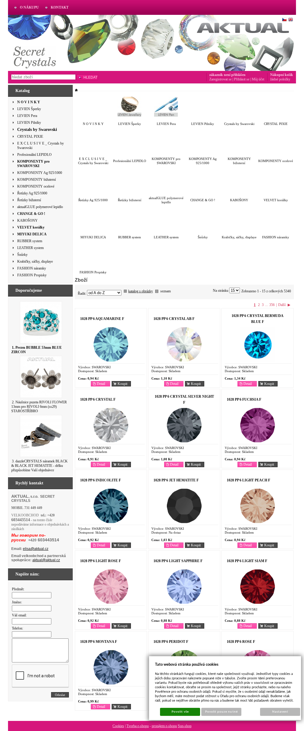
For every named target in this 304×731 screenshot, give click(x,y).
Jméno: (17, 602)
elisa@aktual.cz (35, 549)
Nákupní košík (281, 75)
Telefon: (17, 628)
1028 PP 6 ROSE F (241, 642)
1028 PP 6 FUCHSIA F (244, 399)
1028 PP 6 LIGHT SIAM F (247, 561)
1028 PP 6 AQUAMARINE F (102, 319)
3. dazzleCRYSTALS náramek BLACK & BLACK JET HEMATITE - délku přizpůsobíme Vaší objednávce (39, 465)
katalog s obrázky (140, 291)
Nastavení (280, 711)
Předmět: (18, 589)
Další (282, 305)
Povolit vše (180, 711)
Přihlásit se (241, 79)
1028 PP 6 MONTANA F (98, 642)
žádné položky (280, 79)
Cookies (118, 726)
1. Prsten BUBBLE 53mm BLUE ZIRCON (36, 349)
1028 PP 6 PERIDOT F (170, 642)
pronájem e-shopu (164, 726)
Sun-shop (184, 726)
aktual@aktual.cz (46, 560)
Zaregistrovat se (220, 79)
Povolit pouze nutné (221, 711)
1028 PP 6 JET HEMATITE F (176, 480)
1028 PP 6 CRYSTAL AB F (173, 319)
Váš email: (19, 615)
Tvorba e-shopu (137, 726)
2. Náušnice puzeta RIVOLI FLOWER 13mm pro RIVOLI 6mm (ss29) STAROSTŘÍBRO (39, 406)
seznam (165, 291)
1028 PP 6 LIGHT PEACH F (248, 480)
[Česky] (284, 19)
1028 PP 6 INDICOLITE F (100, 480)
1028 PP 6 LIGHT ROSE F (100, 561)
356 (272, 305)
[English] (290, 19)
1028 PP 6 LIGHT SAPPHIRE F (177, 561)
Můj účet (258, 79)
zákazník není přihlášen (227, 75)
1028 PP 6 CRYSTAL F (97, 399)
